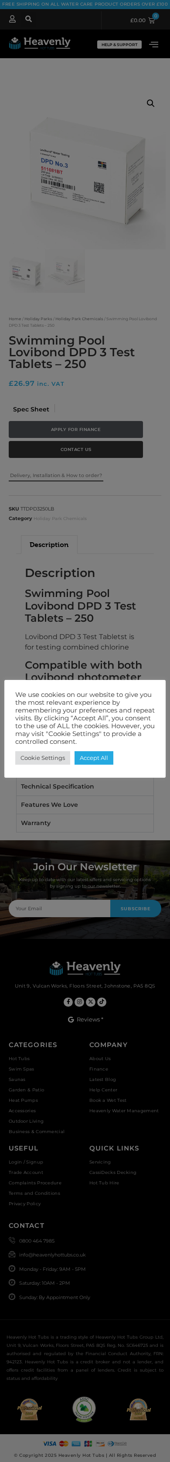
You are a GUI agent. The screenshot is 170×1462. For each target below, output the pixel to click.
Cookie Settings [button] (42, 757)
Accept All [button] (94, 757)
